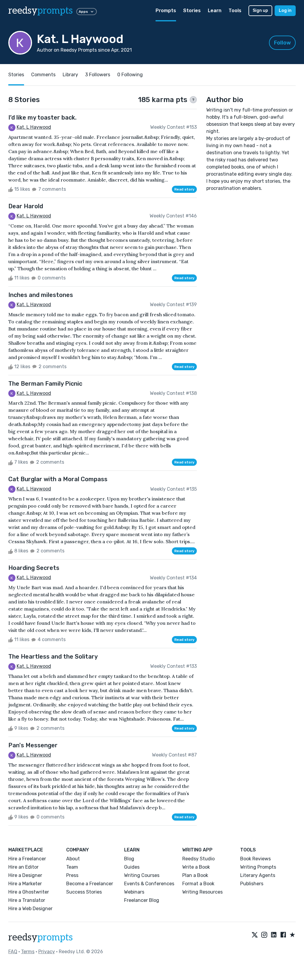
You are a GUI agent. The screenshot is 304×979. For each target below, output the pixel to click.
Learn (214, 10)
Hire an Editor (23, 867)
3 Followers (97, 74)
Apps (83, 11)
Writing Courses (141, 875)
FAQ (12, 951)
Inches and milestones (40, 294)
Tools (235, 10)
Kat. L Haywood (34, 127)
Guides (132, 867)
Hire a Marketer (25, 883)
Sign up (260, 10)
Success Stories (84, 892)
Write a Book (196, 867)
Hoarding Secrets (33, 567)
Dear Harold (25, 206)
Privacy (46, 951)
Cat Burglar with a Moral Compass (57, 479)
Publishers (251, 883)
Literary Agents (257, 875)
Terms (27, 951)
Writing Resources (202, 892)
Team (72, 867)
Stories (192, 10)
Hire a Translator (26, 900)
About (73, 859)
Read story (184, 189)
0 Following (130, 74)
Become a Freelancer (89, 883)
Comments (43, 74)
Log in (285, 10)
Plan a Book (195, 875)
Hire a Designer (25, 875)
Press (72, 875)
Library (70, 74)
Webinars (134, 892)
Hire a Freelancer (27, 859)
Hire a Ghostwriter (28, 892)
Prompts (166, 10)
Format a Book (198, 883)
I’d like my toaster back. (42, 117)
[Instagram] (264, 935)
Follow (282, 42)
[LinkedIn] (273, 935)
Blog (129, 859)
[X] (254, 935)
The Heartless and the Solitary (53, 656)
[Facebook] (283, 935)
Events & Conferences (149, 883)
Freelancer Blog (141, 900)
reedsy (40, 10)
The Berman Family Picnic (45, 383)
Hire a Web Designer (30, 908)
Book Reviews (255, 859)
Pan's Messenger (33, 745)
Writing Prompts (258, 867)
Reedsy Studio (198, 859)
